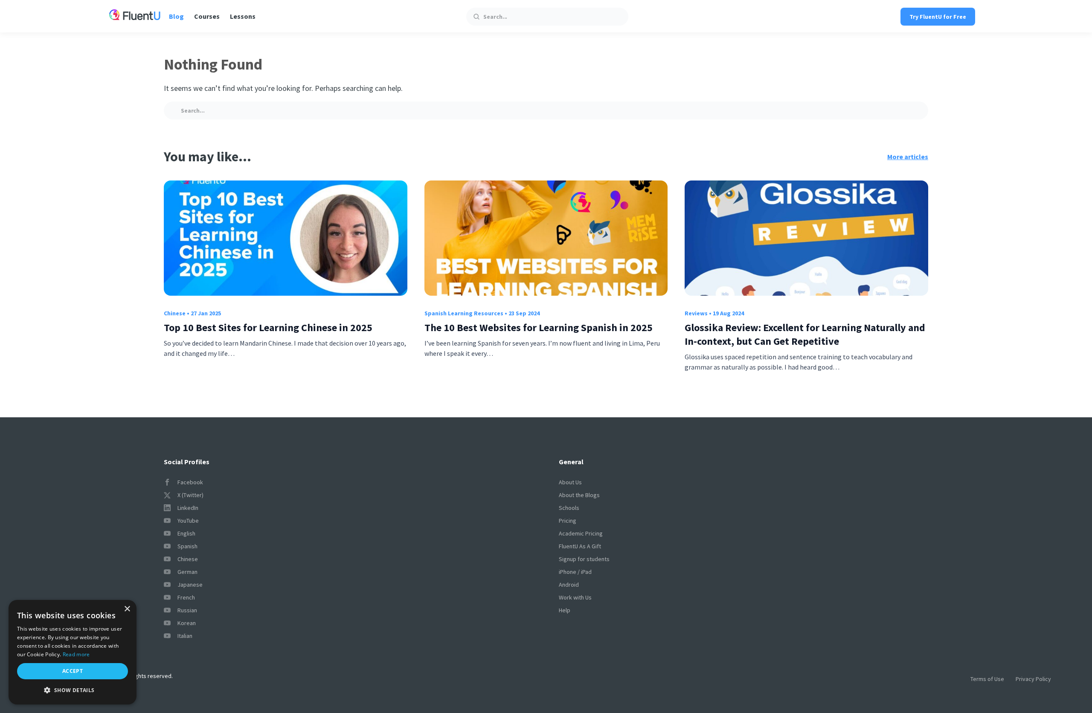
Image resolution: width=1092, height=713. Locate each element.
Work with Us (575, 597)
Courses (207, 16)
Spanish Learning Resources (463, 313)
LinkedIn (187, 508)
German (187, 572)
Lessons (243, 16)
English (186, 533)
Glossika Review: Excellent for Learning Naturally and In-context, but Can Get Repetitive (805, 334)
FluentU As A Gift (580, 546)
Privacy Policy (1033, 679)
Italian (184, 636)
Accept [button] (72, 671)
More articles (907, 156)
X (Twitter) (190, 495)
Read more (76, 654)
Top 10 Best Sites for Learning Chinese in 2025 (268, 327)
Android (569, 584)
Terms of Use (987, 679)
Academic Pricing (581, 533)
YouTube (188, 520)
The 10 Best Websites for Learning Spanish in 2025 (538, 327)
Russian (187, 610)
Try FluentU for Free (937, 16)
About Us (570, 482)
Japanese (190, 584)
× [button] (127, 609)
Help (564, 610)
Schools (569, 508)
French (186, 597)
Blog (176, 16)
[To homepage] (134, 16)
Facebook (190, 482)
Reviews (696, 313)
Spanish (187, 546)
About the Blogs (579, 495)
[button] (72, 690)
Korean (186, 623)
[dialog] (72, 652)
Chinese (175, 313)
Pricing (567, 520)
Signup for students (584, 559)
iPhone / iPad (575, 572)
